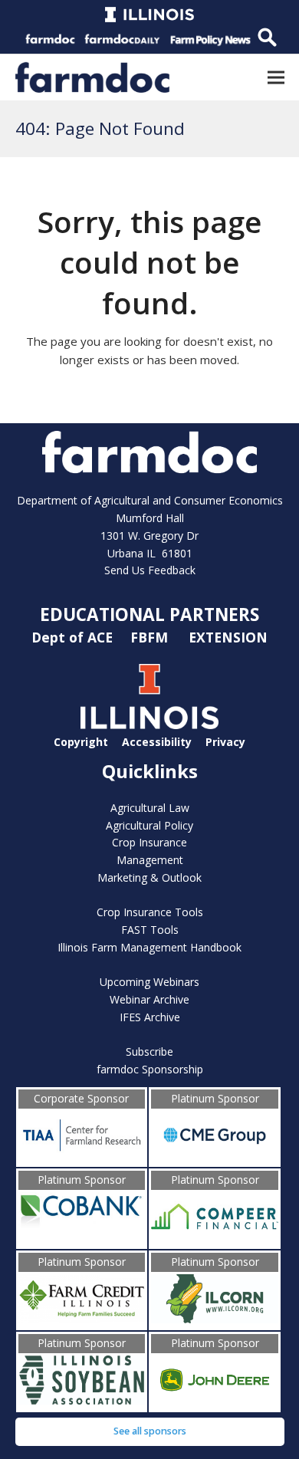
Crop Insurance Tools (150, 912)
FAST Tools (150, 929)
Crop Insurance (149, 842)
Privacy (225, 741)
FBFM (151, 637)
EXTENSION (228, 637)
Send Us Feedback (150, 570)
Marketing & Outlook (149, 877)
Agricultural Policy (149, 825)
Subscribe (149, 1051)
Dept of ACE (74, 637)
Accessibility (157, 741)
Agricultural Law (149, 807)
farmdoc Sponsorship (150, 1069)
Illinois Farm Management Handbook (150, 947)
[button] (276, 77)
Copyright (81, 741)
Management (150, 860)
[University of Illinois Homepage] (149, 725)
